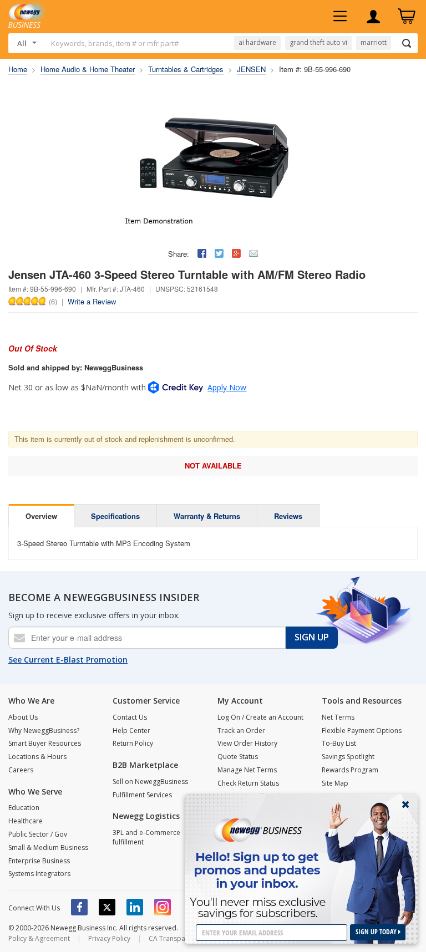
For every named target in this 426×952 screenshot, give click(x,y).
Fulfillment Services (142, 795)
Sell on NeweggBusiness (150, 781)
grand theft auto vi (318, 42)
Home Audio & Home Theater (87, 69)
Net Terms (338, 717)
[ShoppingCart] (406, 17)
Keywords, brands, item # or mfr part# (115, 43)
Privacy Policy (109, 938)
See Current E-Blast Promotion (68, 659)
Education (23, 807)
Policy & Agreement (39, 938)
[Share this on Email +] (253, 253)
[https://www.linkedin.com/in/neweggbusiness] (134, 907)
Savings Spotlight (348, 756)
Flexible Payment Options (362, 730)
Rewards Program (350, 770)
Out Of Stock (32, 348)
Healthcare (25, 821)
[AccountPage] (373, 17)
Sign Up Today (377, 931)
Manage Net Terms (247, 770)
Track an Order (241, 730)
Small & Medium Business (48, 847)
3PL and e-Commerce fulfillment (146, 837)
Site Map (335, 783)
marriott (374, 42)
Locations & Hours (37, 756)
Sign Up (312, 637)
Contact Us (130, 717)
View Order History (247, 743)
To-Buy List (339, 743)
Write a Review (92, 301)
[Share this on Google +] (236, 253)
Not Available (213, 465)
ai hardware (257, 42)
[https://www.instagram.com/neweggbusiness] (162, 907)
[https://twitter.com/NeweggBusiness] (107, 907)
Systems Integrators (39, 873)
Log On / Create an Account (260, 717)
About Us (23, 717)
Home (17, 69)
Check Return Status (248, 783)
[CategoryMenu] (340, 17)
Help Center (131, 730)
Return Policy (133, 743)
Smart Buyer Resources (44, 743)
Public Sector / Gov (37, 834)
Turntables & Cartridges (186, 69)
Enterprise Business (39, 861)
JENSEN (251, 69)
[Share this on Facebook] (201, 253)
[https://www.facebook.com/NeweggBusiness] (79, 907)
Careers (20, 770)
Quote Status (237, 756)
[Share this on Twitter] (219, 253)
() (53, 301)
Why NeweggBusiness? (43, 730)
